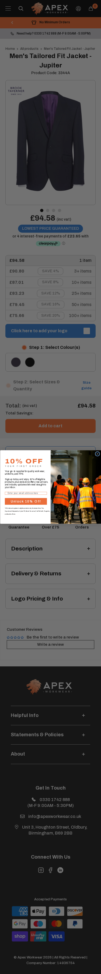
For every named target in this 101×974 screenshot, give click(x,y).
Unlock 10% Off (26, 501)
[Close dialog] (97, 454)
